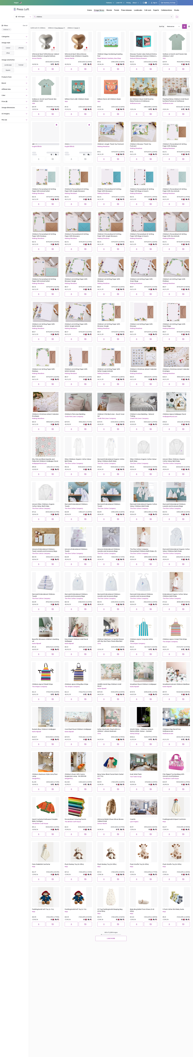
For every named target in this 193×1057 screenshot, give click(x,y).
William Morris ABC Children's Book (77, 99)
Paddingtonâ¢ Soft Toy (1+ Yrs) (43, 909)
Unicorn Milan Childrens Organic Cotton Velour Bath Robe (174, 460)
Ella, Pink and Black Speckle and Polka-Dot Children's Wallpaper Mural (45, 460)
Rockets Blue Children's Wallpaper (44, 729)
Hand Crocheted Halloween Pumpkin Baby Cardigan (45, 820)
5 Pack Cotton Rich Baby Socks (173, 909)
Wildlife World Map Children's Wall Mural (109, 685)
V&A (164, 58)
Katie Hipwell (36, 643)
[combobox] (173, 26)
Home (89, 10)
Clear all (25, 25)
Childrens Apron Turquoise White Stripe (141, 640)
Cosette (132, 819)
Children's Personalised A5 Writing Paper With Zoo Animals (174, 190)
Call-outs (147, 10)
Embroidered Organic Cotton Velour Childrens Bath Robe (175, 595)
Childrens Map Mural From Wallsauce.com (172, 730)
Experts (156, 10)
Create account (45, 136)
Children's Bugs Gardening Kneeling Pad (109, 55)
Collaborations (166, 10)
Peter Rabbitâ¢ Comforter (41, 864)
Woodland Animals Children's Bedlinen (176, 684)
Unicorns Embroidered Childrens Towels (76, 550)
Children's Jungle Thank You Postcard (110, 144)
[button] (18, 3)
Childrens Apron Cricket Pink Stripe (175, 639)
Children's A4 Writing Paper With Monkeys (174, 280)
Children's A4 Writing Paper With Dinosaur (108, 280)
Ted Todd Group (135, 777)
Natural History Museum (138, 58)
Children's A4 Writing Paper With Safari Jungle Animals (76, 325)
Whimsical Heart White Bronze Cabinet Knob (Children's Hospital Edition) (45, 55)
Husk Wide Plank (135, 774)
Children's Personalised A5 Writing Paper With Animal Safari (44, 190)
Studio (176, 10)
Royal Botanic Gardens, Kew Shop (109, 58)
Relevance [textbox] (170, 26)
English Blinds (37, 146)
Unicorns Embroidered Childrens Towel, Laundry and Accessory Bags (44, 550)
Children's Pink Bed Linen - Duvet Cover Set (111, 415)
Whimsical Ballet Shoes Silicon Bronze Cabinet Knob (110, 820)
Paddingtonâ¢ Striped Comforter (174, 819)
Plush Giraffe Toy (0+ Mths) (139, 864)
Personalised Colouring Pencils (75, 819)
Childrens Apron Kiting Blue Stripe (76, 684)
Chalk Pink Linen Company (74, 416)
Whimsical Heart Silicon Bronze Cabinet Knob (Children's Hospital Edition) (76, 55)
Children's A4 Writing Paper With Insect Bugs (141, 280)
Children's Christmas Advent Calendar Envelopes (143, 370)
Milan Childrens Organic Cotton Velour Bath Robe (78, 460)
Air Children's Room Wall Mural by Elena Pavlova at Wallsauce (141, 100)
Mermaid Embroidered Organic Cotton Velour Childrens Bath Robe (110, 460)
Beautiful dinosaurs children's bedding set (45, 640)
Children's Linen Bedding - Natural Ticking (142, 415)
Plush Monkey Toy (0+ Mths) (74, 864)
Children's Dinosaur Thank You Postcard (140, 145)
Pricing (128, 3)
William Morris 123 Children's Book (109, 99)
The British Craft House (171, 778)
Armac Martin (37, 58)
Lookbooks (138, 10)
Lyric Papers (134, 822)
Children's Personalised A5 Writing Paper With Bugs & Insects (142, 190)
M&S (99, 778)
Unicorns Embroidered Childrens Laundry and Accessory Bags (108, 550)
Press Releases (59, 28)
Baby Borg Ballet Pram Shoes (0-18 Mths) (142, 910)
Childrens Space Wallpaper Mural (174, 414)
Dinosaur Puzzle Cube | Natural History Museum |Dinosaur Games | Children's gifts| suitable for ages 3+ (143, 55)
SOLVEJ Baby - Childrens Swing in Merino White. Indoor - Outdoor (141, 730)
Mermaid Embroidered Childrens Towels (76, 505)
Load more (111, 938)
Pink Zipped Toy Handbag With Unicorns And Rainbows (173, 775)
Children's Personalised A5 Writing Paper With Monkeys (174, 145)
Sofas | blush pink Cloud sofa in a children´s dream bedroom (108, 730)
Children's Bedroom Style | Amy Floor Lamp (44, 775)
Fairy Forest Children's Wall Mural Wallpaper (76, 640)
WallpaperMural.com (170, 416)
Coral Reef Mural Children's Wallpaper (78, 729)
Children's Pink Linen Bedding (75, 414)
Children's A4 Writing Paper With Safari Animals (43, 325)
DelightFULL (36, 778)
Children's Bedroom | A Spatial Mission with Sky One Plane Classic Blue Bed (110, 640)
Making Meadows (103, 146)
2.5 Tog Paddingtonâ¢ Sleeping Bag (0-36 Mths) (109, 910)
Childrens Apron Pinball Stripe (42, 684)
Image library (99, 10)
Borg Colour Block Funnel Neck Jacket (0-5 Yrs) (110, 775)
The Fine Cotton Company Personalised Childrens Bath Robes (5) (143, 550)
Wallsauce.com (135, 103)
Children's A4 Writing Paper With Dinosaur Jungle (76, 280)
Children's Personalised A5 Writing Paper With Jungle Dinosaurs (77, 190)
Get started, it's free (168, 3)
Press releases (126, 10)
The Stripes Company (137, 643)
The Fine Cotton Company (74, 463)
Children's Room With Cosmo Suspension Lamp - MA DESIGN (75, 775)
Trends (116, 10)
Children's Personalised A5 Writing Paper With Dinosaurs (109, 190)
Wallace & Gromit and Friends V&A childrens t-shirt (175, 55)
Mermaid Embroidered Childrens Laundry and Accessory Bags (174, 505)
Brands (109, 10)
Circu (99, 643)
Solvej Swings (134, 733)
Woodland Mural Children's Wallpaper (143, 684)
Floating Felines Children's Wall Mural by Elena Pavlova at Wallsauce (176, 100)
